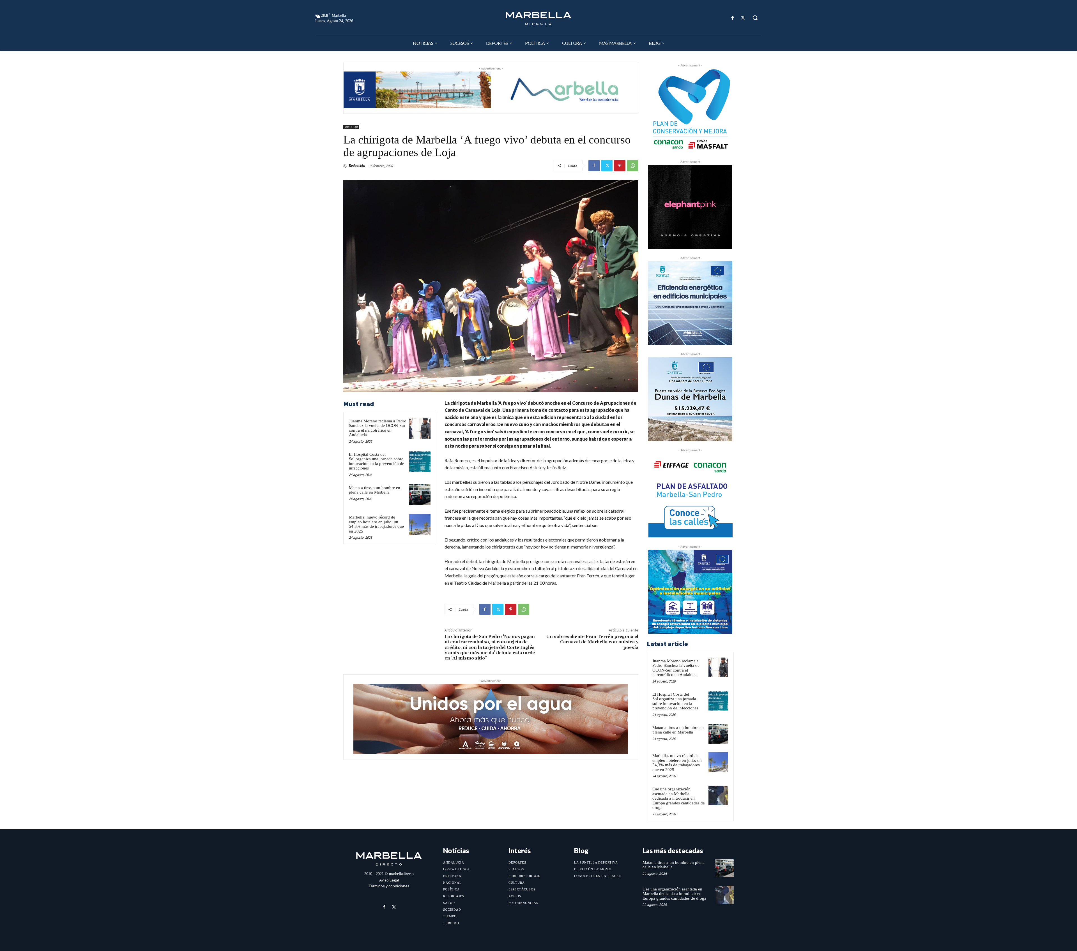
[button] (755, 17)
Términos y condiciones (388, 885)
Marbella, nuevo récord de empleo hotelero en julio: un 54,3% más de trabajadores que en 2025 (376, 524)
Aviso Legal (389, 880)
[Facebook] (733, 18)
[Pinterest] (619, 165)
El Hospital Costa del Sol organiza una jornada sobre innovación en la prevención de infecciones (376, 461)
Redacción (357, 165)
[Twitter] (743, 18)
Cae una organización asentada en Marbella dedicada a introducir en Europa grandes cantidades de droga (678, 798)
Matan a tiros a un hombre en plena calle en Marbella (374, 490)
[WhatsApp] (632, 165)
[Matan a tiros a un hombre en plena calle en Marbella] (420, 495)
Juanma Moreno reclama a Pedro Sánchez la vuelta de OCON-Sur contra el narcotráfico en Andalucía (377, 428)
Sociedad (351, 127)
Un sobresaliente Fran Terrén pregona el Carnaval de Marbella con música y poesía (592, 642)
